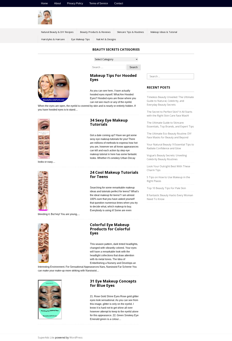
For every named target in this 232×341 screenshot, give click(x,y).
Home (44, 3)
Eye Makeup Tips (80, 39)
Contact (118, 3)
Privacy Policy (75, 3)
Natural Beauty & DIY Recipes (57, 32)
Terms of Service (98, 3)
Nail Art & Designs (106, 39)
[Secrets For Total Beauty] (45, 23)
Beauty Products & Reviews (95, 32)
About (57, 3)
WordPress (76, 337)
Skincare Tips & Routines (130, 32)
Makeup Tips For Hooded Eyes (113, 77)
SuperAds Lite (46, 337)
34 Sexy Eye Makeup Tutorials (109, 122)
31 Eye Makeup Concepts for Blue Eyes (113, 283)
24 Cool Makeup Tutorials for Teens (114, 174)
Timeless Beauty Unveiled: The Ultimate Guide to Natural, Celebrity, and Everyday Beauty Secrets (170, 100)
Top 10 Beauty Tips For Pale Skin (166, 188)
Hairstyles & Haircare (53, 39)
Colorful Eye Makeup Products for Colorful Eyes (110, 229)
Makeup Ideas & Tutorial (163, 32)
